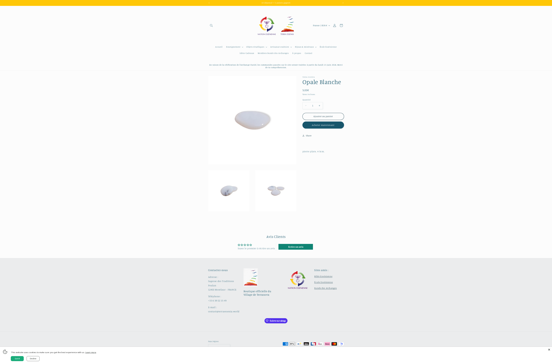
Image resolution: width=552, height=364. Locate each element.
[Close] (549, 349)
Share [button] (309, 135)
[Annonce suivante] (343, 3)
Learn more (90, 352)
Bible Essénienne (323, 276)
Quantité (306, 100)
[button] (211, 25)
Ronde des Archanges (325, 288)
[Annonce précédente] (209, 3)
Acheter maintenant (323, 125)
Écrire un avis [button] (295, 246)
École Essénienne (323, 282)
